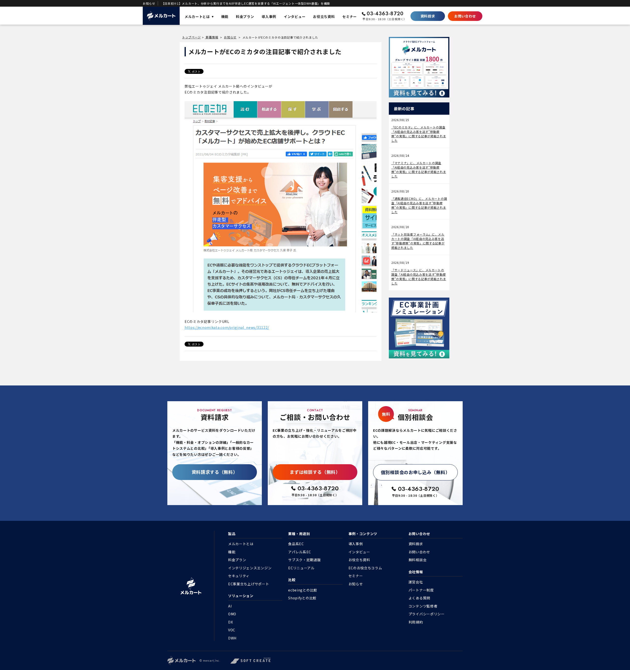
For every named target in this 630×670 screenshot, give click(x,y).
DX (230, 622)
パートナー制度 (421, 590)
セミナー (355, 575)
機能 (231, 551)
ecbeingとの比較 (302, 590)
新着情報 (211, 37)
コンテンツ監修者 (423, 606)
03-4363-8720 (385, 14)
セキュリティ (239, 575)
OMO (232, 613)
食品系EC (296, 543)
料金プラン (237, 559)
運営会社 (416, 581)
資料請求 (428, 16)
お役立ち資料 (359, 559)
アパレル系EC (299, 551)
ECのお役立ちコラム (365, 567)
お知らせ (230, 37)
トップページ (191, 37)
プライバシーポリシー (427, 613)
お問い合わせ (465, 16)
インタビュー (359, 551)
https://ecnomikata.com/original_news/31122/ (227, 327)
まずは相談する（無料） (315, 472)
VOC (231, 629)
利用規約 (416, 622)
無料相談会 (418, 559)
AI (230, 606)
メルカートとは (240, 543)
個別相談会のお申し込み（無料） (415, 472)
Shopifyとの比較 (302, 597)
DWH (232, 638)
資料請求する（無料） (215, 472)
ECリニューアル (301, 567)
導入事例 (355, 543)
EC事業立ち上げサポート (248, 583)
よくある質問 (419, 597)
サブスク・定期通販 (304, 559)
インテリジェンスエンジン (249, 567)
